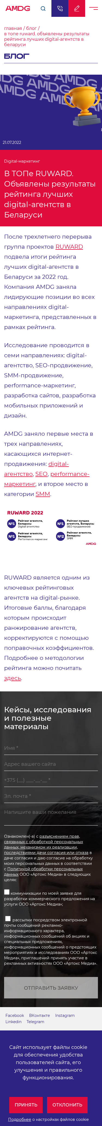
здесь (12, 677)
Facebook (14, 1015)
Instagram (65, 1015)
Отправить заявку (51, 988)
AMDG (17, 7)
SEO (41, 473)
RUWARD (69, 246)
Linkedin (13, 1021)
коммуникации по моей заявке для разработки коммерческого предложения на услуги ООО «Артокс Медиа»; (49, 899)
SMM (43, 493)
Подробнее (19, 1119)
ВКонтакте (39, 1015)
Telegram (35, 1021)
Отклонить (67, 1105)
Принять (26, 1105)
